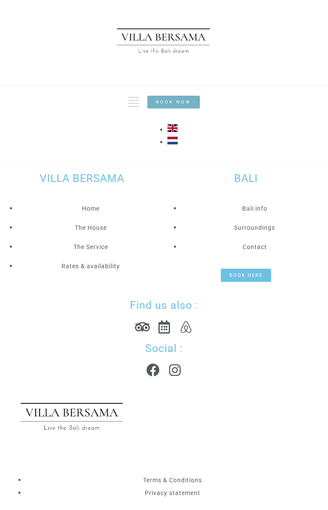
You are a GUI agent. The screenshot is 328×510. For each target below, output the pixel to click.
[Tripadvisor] (142, 327)
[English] (172, 129)
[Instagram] (175, 370)
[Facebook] (153, 370)
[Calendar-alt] (164, 327)
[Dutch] (172, 142)
